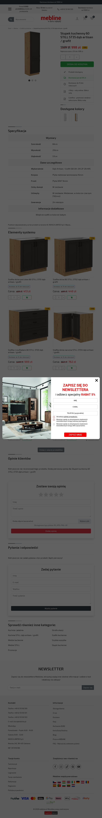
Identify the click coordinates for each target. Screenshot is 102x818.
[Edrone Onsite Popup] (51, 409)
